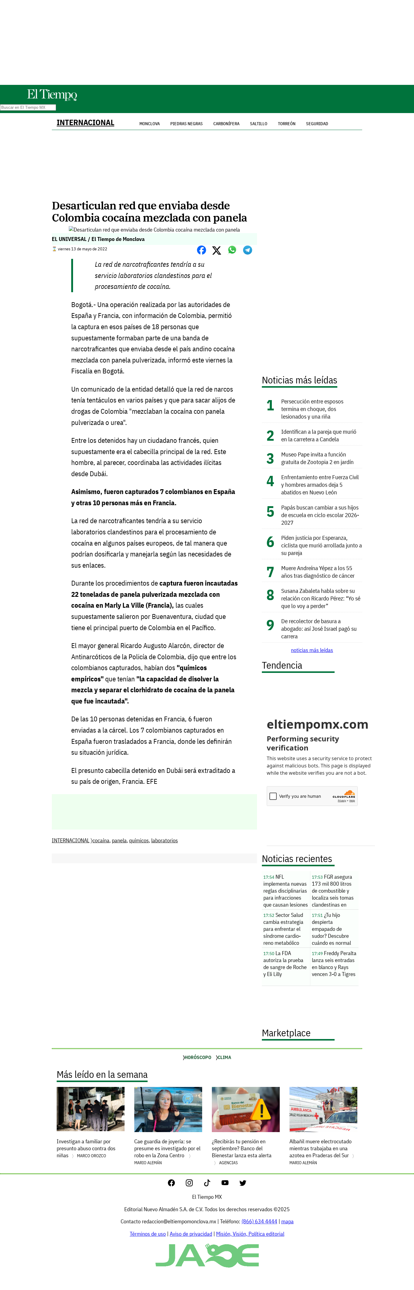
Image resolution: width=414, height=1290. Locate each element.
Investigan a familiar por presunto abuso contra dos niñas (86, 1148)
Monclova (149, 123)
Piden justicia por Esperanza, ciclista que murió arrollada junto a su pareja (321, 545)
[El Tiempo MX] (51, 99)
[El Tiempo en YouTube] (230, 1184)
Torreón (286, 123)
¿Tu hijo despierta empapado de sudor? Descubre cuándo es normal (331, 928)
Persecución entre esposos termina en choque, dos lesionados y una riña (312, 408)
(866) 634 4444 (259, 1221)
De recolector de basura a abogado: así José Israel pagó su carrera (319, 628)
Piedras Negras (186, 123)
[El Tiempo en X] (242, 1184)
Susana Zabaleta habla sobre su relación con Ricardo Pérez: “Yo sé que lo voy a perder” (320, 598)
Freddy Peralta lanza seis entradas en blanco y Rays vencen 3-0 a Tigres (334, 964)
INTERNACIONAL (85, 122)
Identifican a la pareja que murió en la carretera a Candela (318, 435)
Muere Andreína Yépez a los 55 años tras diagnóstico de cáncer (318, 571)
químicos (139, 840)
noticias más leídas (312, 650)
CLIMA (224, 1057)
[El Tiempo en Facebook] (176, 1184)
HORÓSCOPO (198, 1057)
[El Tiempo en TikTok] (212, 1184)
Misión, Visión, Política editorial (250, 1233)
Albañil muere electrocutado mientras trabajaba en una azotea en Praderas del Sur (320, 1151)
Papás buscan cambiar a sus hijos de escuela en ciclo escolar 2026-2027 (320, 514)
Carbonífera (226, 123)
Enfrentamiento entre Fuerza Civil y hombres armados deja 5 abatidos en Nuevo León (320, 484)
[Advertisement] (207, 42)
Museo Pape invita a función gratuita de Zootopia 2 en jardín (317, 458)
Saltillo (258, 123)
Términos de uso (148, 1233)
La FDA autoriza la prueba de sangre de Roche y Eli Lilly (285, 964)
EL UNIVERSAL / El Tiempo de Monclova (98, 239)
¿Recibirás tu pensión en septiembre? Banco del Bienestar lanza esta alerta (242, 1151)
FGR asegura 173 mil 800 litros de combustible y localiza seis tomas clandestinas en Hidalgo (333, 891)
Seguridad (317, 123)
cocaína (100, 840)
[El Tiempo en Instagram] (194, 1184)
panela (119, 840)
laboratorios (164, 840)
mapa (287, 1221)
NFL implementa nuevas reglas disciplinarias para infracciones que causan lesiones (285, 890)
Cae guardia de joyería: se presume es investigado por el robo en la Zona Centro (167, 1151)
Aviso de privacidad (191, 1233)
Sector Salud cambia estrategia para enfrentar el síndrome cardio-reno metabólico (283, 928)
